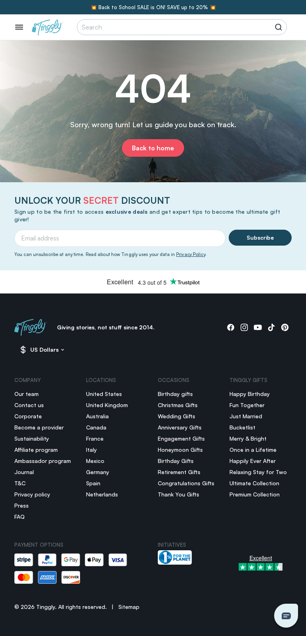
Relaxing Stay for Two (258, 472)
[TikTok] (271, 327)
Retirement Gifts (179, 472)
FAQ (19, 516)
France (95, 438)
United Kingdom (107, 405)
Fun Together (247, 405)
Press (21, 505)
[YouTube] (258, 327)
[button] (286, 616)
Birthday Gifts (176, 460)
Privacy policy (32, 494)
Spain (93, 483)
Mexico (95, 460)
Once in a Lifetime (253, 449)
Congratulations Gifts (186, 483)
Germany (97, 472)
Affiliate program (36, 449)
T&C (20, 483)
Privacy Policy (190, 254)
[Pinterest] (285, 327)
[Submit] (280, 27)
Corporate (28, 416)
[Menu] (19, 27)
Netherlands (102, 494)
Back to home (153, 148)
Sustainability (31, 438)
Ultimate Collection (254, 483)
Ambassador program (42, 460)
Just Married (246, 416)
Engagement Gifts (181, 438)
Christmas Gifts (178, 405)
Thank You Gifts (178, 494)
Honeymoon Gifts (180, 449)
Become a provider (39, 427)
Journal (24, 472)
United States (104, 393)
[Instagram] (244, 327)
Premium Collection (255, 494)
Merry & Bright (248, 438)
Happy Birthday (250, 393)
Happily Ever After (253, 460)
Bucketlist (242, 427)
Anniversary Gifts (180, 427)
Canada (96, 427)
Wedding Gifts (176, 416)
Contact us (29, 405)
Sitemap (128, 606)
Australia (97, 416)
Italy (91, 449)
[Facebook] (230, 327)
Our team (26, 393)
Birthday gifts (175, 393)
